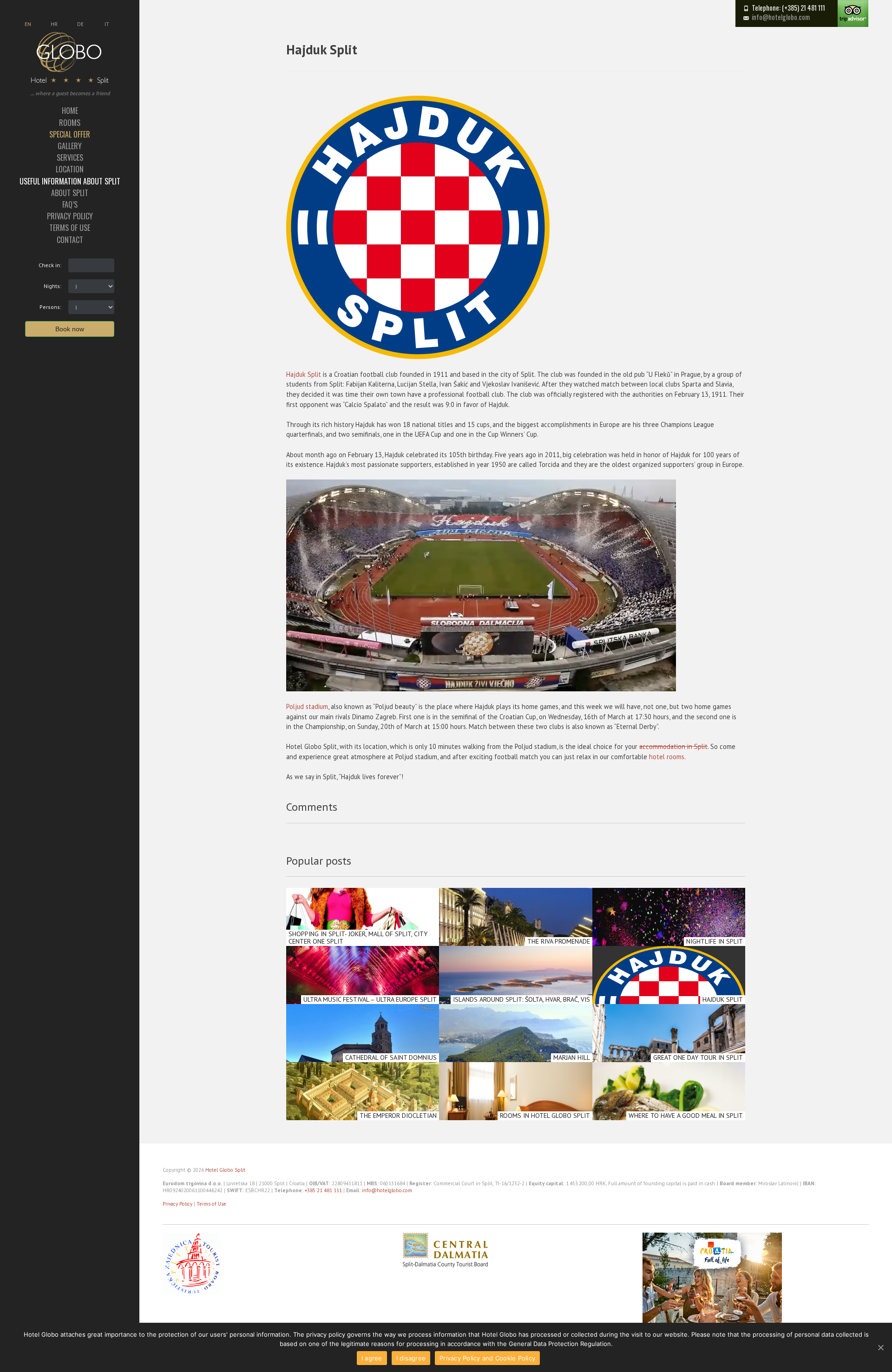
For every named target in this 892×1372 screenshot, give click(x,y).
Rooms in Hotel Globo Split (545, 1115)
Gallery (70, 145)
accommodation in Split (673, 746)
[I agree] (880, 1347)
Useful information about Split (70, 181)
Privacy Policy (70, 216)
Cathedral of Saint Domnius (391, 1057)
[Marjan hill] (515, 1061)
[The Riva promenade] (515, 945)
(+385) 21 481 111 (803, 8)
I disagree (411, 1358)
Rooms (69, 122)
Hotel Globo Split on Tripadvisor (853, 13)
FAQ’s (70, 204)
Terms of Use (69, 227)
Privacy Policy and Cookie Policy (487, 1358)
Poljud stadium (307, 706)
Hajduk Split (303, 374)
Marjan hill (571, 1057)
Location (70, 169)
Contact (70, 239)
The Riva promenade (558, 941)
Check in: (50, 265)
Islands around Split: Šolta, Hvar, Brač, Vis (521, 999)
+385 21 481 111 (323, 1190)
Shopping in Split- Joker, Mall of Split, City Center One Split (358, 937)
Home (70, 110)
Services (70, 157)
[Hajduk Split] (668, 1003)
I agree (371, 1358)
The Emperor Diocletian (398, 1115)
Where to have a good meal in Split (686, 1115)
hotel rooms (666, 756)
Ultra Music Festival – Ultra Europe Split (370, 999)
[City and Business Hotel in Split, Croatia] (70, 58)
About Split (69, 192)
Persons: (50, 306)
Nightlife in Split (714, 941)
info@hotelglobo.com (781, 17)
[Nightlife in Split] (668, 945)
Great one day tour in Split (698, 1057)
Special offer (69, 134)
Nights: (52, 285)
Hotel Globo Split (225, 1170)
